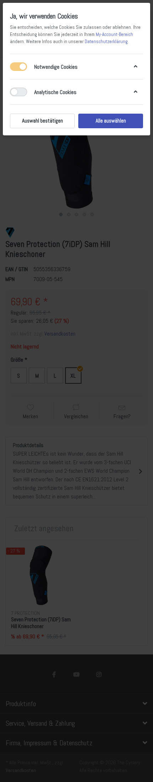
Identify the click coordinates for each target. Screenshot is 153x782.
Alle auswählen (111, 121)
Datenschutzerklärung (106, 41)
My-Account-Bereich (114, 34)
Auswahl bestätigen (42, 121)
